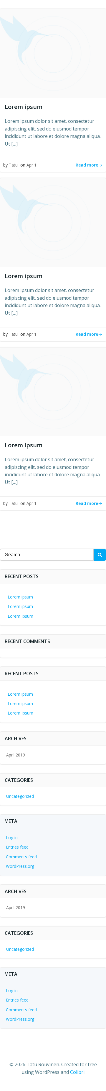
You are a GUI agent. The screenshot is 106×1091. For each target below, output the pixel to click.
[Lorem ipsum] (53, 53)
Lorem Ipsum (20, 616)
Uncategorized (20, 796)
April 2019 (15, 755)
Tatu (13, 165)
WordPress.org (20, 866)
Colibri (77, 1072)
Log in (12, 837)
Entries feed (17, 847)
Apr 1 (31, 165)
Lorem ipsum (20, 597)
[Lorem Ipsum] (53, 391)
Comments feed (21, 857)
